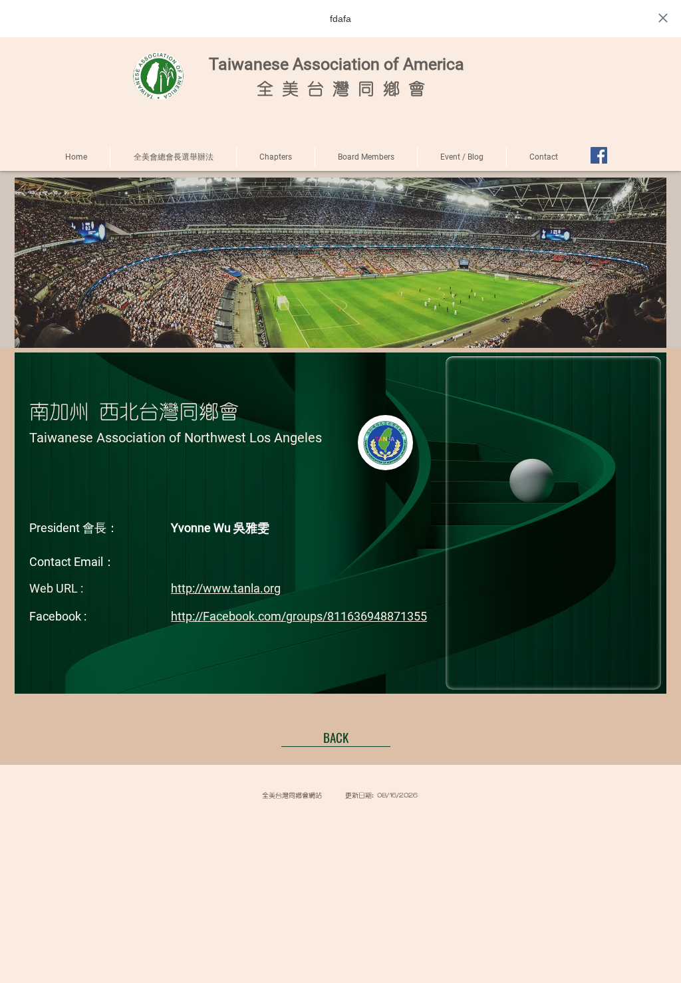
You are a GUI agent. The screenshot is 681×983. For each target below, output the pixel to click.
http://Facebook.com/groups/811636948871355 (299, 616)
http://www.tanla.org (226, 588)
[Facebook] (599, 155)
